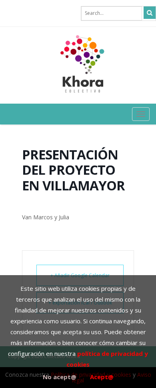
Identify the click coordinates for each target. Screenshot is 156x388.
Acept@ (102, 377)
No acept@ (59, 377)
